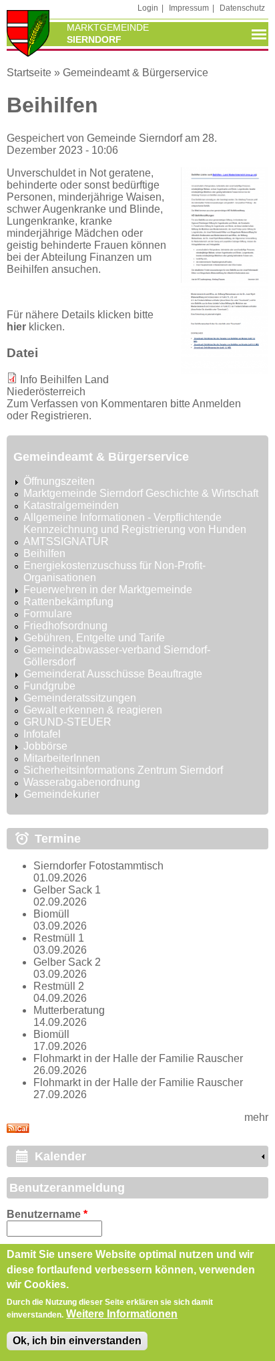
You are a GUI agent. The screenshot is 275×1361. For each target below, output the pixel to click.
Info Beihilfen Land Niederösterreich (58, 385)
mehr (256, 1117)
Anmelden (216, 403)
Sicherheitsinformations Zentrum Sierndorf (123, 770)
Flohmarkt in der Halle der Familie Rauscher (138, 1058)
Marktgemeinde (108, 27)
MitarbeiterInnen (61, 758)
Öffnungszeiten (59, 481)
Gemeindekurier (61, 794)
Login (148, 8)
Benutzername (47, 1214)
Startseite (29, 72)
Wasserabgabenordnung (81, 782)
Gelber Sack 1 (67, 890)
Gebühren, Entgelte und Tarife (94, 637)
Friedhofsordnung (65, 625)
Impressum (189, 8)
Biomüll (51, 914)
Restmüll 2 (58, 986)
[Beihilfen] (224, 279)
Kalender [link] (60, 1156)
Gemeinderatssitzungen (79, 698)
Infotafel (42, 734)
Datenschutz (242, 8)
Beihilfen (44, 553)
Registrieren (60, 415)
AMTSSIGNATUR (66, 541)
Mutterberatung (69, 1010)
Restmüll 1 (58, 938)
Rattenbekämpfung (68, 601)
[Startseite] (28, 35)
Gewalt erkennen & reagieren (92, 710)
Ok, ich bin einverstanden (77, 1340)
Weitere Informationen (122, 1314)
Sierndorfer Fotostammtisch (98, 865)
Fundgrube (49, 686)
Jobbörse (45, 746)
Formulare (47, 613)
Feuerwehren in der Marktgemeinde (107, 589)
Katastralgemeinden (71, 505)
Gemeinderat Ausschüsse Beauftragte (112, 673)
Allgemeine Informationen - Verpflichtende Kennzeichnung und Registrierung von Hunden (134, 523)
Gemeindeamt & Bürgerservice (135, 72)
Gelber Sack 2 (67, 962)
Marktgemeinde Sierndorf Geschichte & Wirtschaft (140, 493)
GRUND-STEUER (67, 722)
